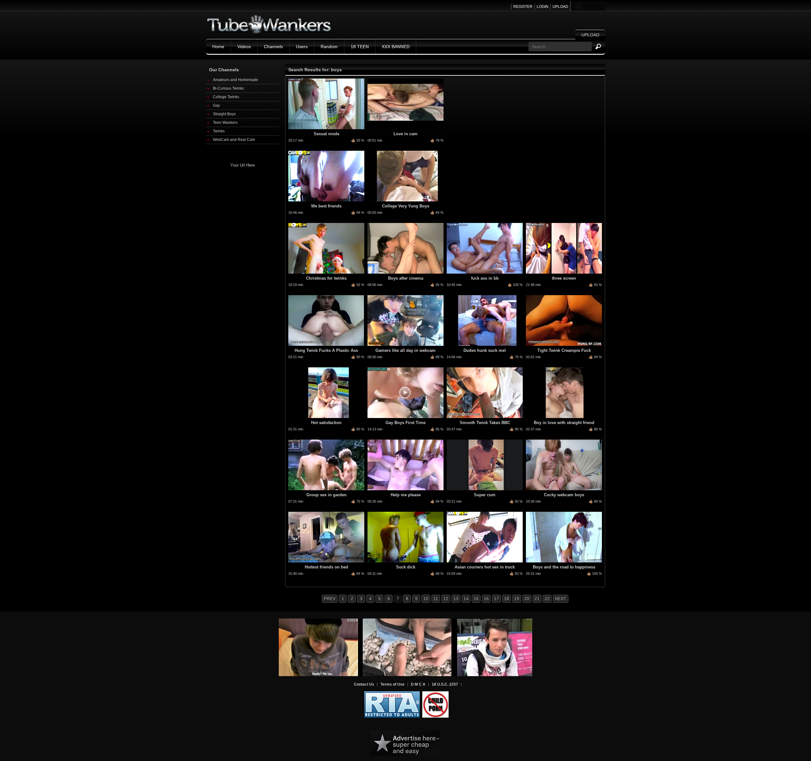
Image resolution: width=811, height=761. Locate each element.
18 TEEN (360, 46)
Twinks (219, 131)
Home (218, 46)
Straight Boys (224, 114)
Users (302, 46)
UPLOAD (560, 6)
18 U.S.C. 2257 (445, 684)
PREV (329, 598)
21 (537, 598)
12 (445, 598)
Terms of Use (392, 684)
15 (476, 598)
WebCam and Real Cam (234, 139)
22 (547, 598)
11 (435, 598)
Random (329, 46)
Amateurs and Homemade (235, 80)
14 (466, 598)
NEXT (560, 598)
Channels (273, 46)
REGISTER (523, 6)
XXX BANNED (396, 46)
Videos (244, 46)
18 (506, 598)
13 (455, 598)
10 (425, 598)
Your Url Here (242, 165)
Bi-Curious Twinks (228, 88)
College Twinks (226, 97)
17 (496, 598)
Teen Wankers (225, 122)
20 (526, 598)
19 (516, 598)
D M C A (418, 684)
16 (486, 598)
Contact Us (364, 684)
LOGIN (542, 6)
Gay (216, 105)
